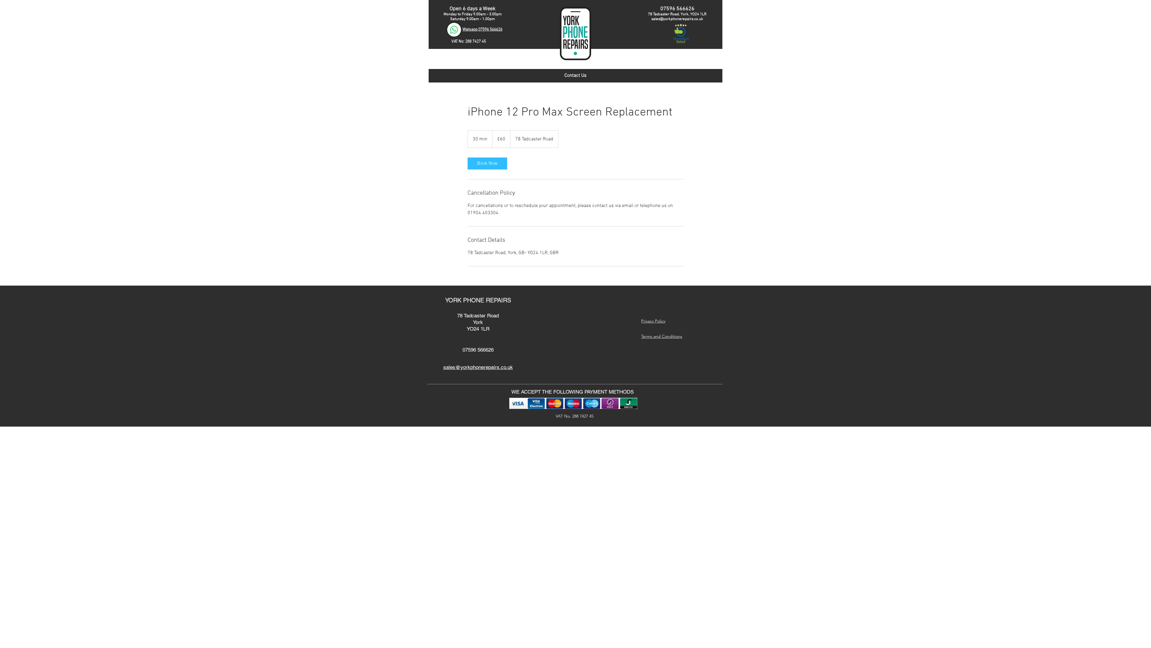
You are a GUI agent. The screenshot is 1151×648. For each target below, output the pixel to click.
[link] (487, 164)
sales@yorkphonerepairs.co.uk (677, 19)
